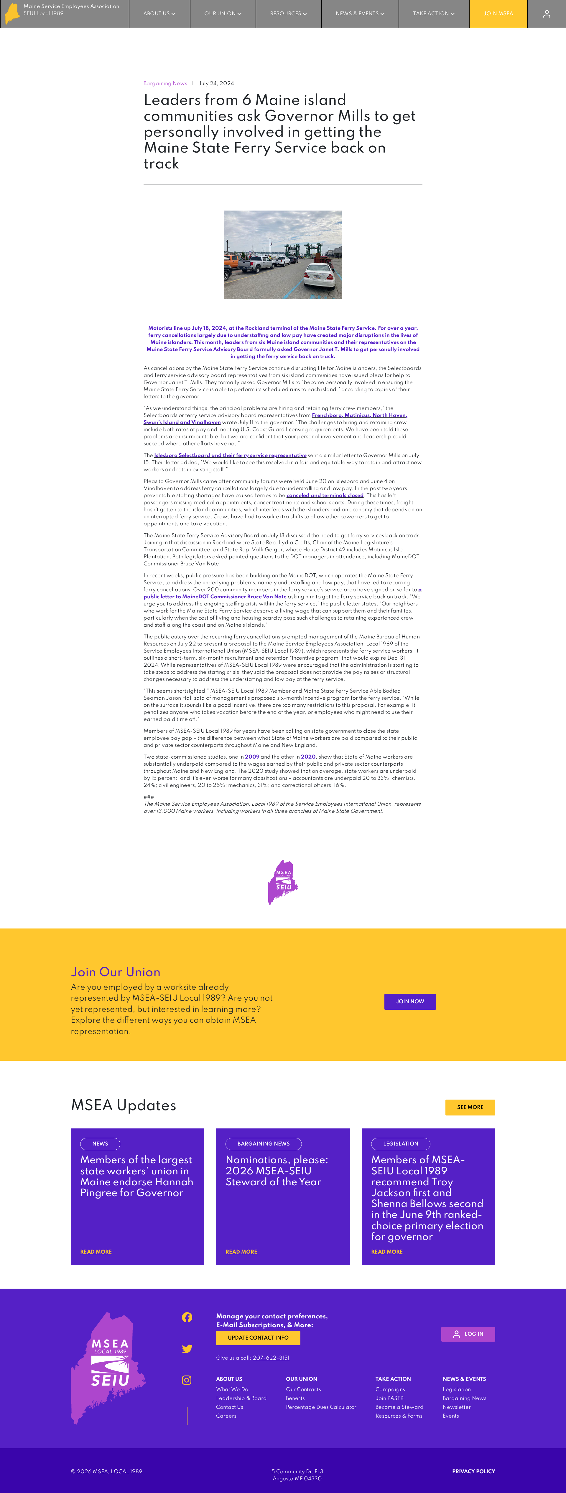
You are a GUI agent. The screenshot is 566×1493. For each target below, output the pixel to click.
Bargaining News (464, 1398)
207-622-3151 (271, 1358)
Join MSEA (498, 13)
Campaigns (390, 1389)
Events (451, 1416)
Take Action (431, 13)
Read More (96, 1252)
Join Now (410, 1001)
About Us (156, 13)
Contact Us (229, 1407)
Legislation (457, 1389)
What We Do (232, 1389)
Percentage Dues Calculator (321, 1407)
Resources (285, 13)
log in (474, 1334)
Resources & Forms (399, 1416)
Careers (226, 1416)
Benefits (295, 1398)
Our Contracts (303, 1389)
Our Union (220, 13)
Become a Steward (400, 1407)
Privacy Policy (473, 1471)
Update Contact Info (258, 1338)
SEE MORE (470, 1107)
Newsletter (457, 1407)
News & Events (357, 13)
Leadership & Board (241, 1398)
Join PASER (390, 1398)
